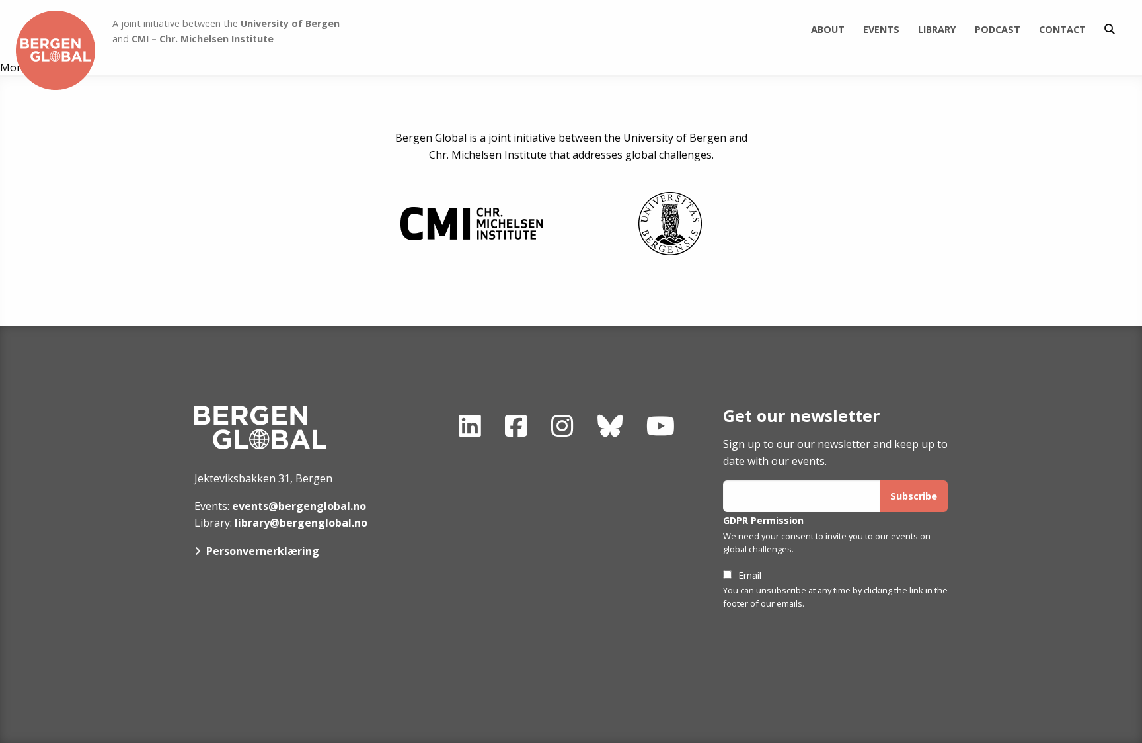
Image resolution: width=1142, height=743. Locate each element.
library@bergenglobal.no (301, 522)
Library (937, 29)
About (828, 29)
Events (881, 29)
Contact (1062, 29)
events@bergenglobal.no (299, 506)
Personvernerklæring (262, 551)
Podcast (997, 29)
